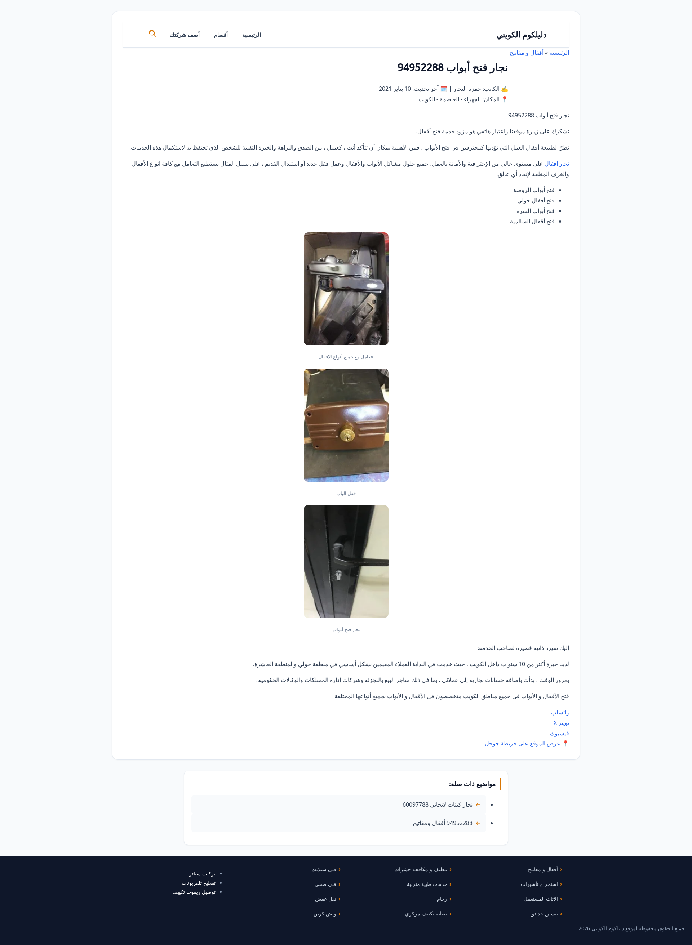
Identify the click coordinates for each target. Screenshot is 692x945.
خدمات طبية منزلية (427, 884)
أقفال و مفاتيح (527, 53)
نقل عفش (325, 898)
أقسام (221, 34)
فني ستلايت (323, 869)
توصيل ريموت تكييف (194, 891)
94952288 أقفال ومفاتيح (443, 823)
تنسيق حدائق (544, 913)
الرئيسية (251, 34)
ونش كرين (325, 913)
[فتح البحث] (153, 34)
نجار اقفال (557, 164)
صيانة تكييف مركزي (426, 913)
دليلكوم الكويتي (521, 34)
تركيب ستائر (202, 873)
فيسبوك (559, 733)
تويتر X (561, 723)
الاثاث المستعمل (541, 898)
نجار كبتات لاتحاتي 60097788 (438, 804)
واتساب (560, 712)
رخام (442, 898)
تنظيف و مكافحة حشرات (420, 869)
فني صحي (325, 884)
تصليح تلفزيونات (199, 882)
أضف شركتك (185, 34)
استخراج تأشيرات (539, 884)
